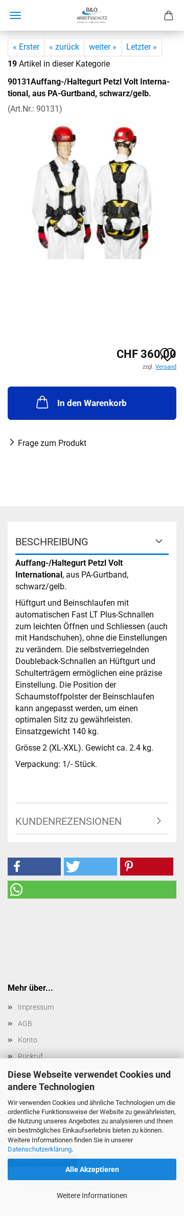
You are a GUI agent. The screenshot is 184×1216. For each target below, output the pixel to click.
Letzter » (141, 47)
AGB (25, 1023)
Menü (15, 15)
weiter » (103, 47)
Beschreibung (51, 542)
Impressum (36, 1007)
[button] (34, 867)
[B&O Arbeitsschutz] (92, 15)
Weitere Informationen (92, 1195)
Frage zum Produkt (52, 443)
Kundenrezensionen (68, 821)
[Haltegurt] (92, 191)
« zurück (64, 47)
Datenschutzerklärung (40, 1149)
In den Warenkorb (92, 403)
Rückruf (30, 1056)
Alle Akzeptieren (92, 1169)
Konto (27, 1040)
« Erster (26, 47)
